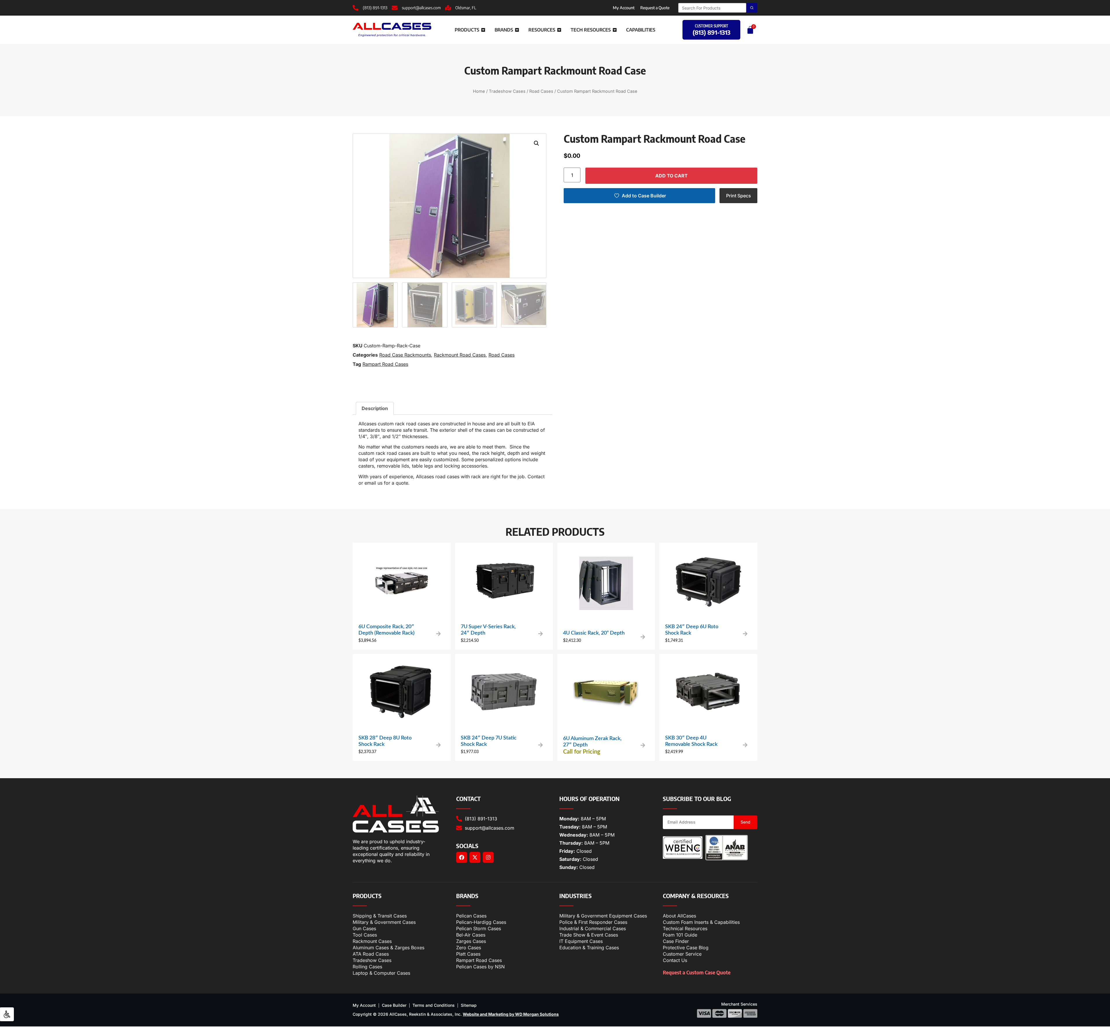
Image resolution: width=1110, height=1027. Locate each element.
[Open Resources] (559, 29)
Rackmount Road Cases (460, 355)
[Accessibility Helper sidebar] (7, 1014)
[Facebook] (461, 857)
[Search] (751, 8)
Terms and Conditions (433, 1005)
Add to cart (671, 176)
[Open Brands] (517, 29)
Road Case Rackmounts (405, 355)
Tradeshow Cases (507, 91)
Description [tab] (375, 408)
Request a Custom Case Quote (696, 972)
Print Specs (738, 196)
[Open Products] (483, 29)
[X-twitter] (474, 857)
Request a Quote (654, 7)
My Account (623, 7)
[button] (536, 143)
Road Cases (541, 91)
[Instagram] (488, 857)
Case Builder (394, 1005)
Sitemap (469, 1005)
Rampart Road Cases (385, 364)
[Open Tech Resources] (615, 29)
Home (479, 91)
